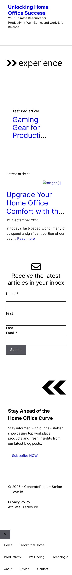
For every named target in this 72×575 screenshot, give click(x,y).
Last (9, 328)
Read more (26, 238)
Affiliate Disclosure (23, 507)
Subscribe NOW (25, 456)
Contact (42, 569)
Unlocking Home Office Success (28, 10)
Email (11, 333)
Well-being (36, 557)
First (9, 313)
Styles (24, 569)
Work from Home (32, 545)
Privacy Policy (19, 502)
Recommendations (23, 183)
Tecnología (60, 557)
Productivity (12, 557)
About (8, 569)
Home (8, 545)
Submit (16, 350)
